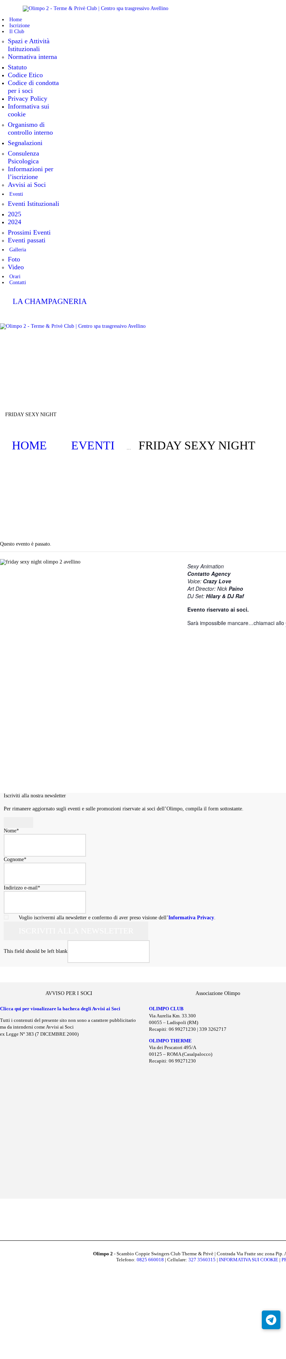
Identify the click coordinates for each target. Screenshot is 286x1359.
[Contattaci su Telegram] (271, 1320)
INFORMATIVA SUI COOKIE (248, 1259)
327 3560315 (202, 1259)
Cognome (15, 859)
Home (29, 445)
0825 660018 (150, 1259)
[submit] (18, 822)
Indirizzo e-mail (22, 888)
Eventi (93, 445)
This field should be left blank (35, 951)
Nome (11, 831)
